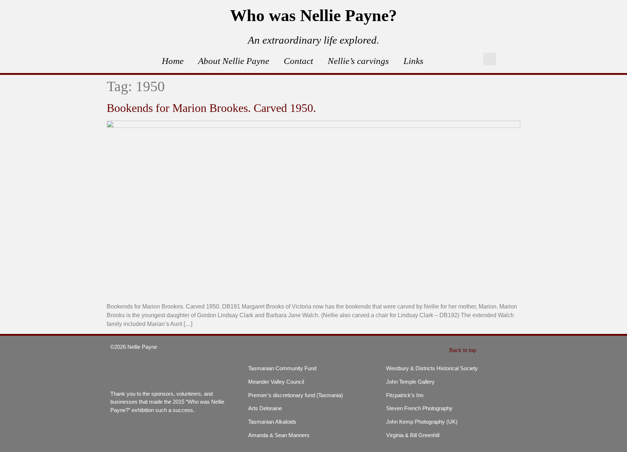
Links (413, 61)
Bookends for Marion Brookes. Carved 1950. (211, 107)
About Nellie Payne (233, 61)
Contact (298, 61)
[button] (489, 59)
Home (173, 61)
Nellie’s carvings (358, 61)
